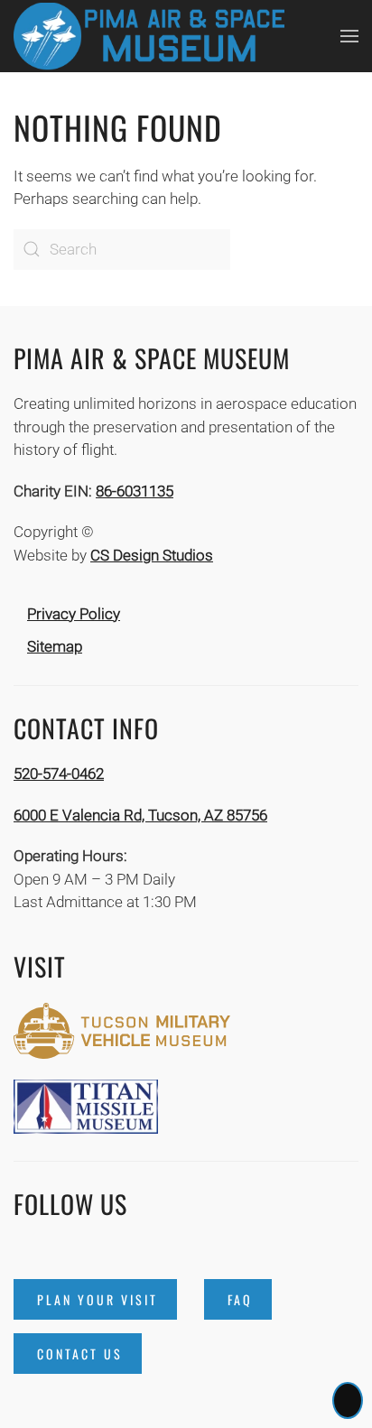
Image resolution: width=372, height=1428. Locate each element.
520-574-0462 (59, 774)
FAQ (240, 1299)
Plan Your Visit (97, 1299)
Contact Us (80, 1353)
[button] (349, 36)
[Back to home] (149, 36)
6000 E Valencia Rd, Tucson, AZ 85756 (140, 815)
